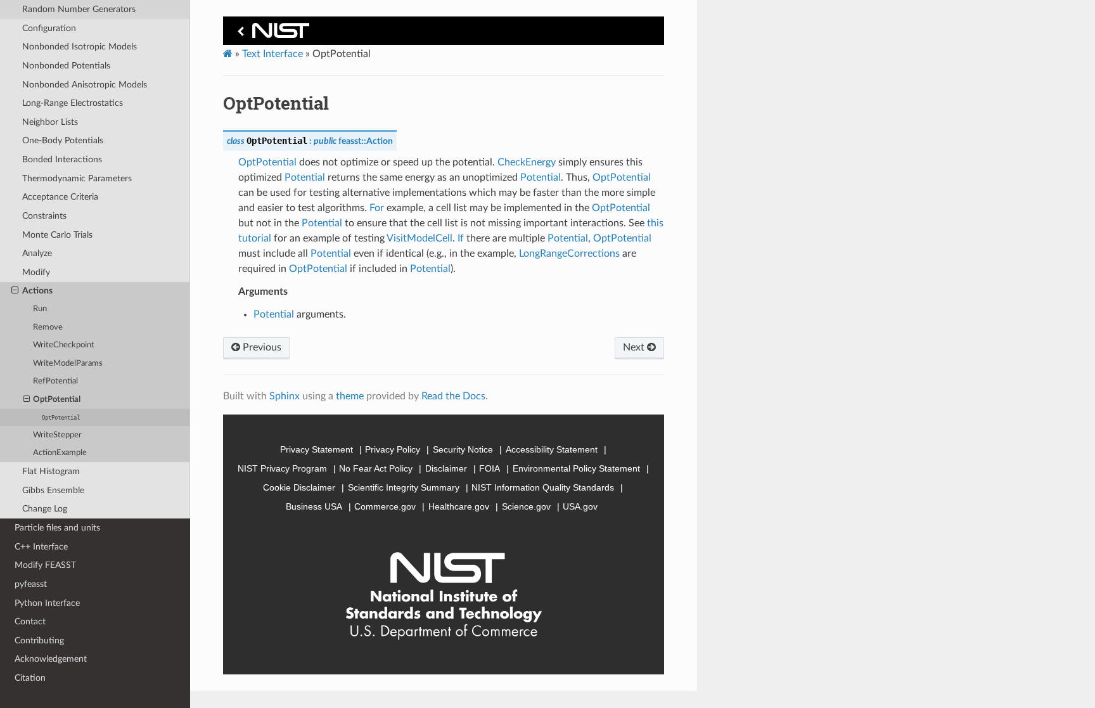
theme (350, 396)
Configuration (49, 28)
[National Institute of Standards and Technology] (271, 34)
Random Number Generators (79, 9)
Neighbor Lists (50, 122)
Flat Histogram (51, 471)
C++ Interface (41, 546)
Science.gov (526, 506)
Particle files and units (57, 527)
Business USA (314, 506)
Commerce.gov (385, 506)
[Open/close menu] (14, 291)
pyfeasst (31, 584)
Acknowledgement (51, 659)
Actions (37, 290)
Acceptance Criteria (60, 197)
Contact (30, 621)
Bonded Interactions (62, 159)
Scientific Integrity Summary (403, 487)
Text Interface (272, 54)
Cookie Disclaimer (299, 487)
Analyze (37, 253)
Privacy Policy (392, 449)
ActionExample (60, 453)
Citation (30, 678)
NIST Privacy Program (282, 468)
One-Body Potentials (62, 140)
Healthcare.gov (458, 506)
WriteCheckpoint (63, 345)
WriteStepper (57, 435)
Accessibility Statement (552, 449)
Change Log (44, 508)
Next (635, 347)
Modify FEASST (45, 565)
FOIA (489, 468)
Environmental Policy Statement (576, 468)
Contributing (39, 640)
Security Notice (463, 449)
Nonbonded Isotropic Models (79, 46)
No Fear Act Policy (376, 468)
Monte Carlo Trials (57, 235)
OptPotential (56, 400)
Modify (36, 272)
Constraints (44, 216)
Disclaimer (446, 468)
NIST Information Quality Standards (542, 487)
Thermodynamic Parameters (77, 178)
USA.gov (580, 506)
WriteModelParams (68, 363)
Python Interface (47, 603)
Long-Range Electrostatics (72, 103)
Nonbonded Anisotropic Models (84, 84)
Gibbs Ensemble (53, 490)
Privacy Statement (316, 449)
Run (40, 309)
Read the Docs (453, 396)
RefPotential (55, 381)
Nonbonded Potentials (66, 65)
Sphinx (284, 396)
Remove (48, 327)
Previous (260, 347)
